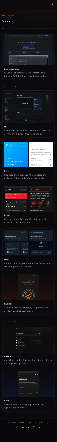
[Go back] (4, 4)
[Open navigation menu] (47, 4)
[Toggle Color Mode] (52, 4)
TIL (36, 423)
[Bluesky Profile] (28, 427)
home (4, 15)
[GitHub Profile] (17, 427)
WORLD (21, 423)
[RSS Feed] (39, 427)
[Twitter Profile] (23, 427)
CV (48, 423)
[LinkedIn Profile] (34, 427)
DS (42, 423)
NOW (29, 423)
